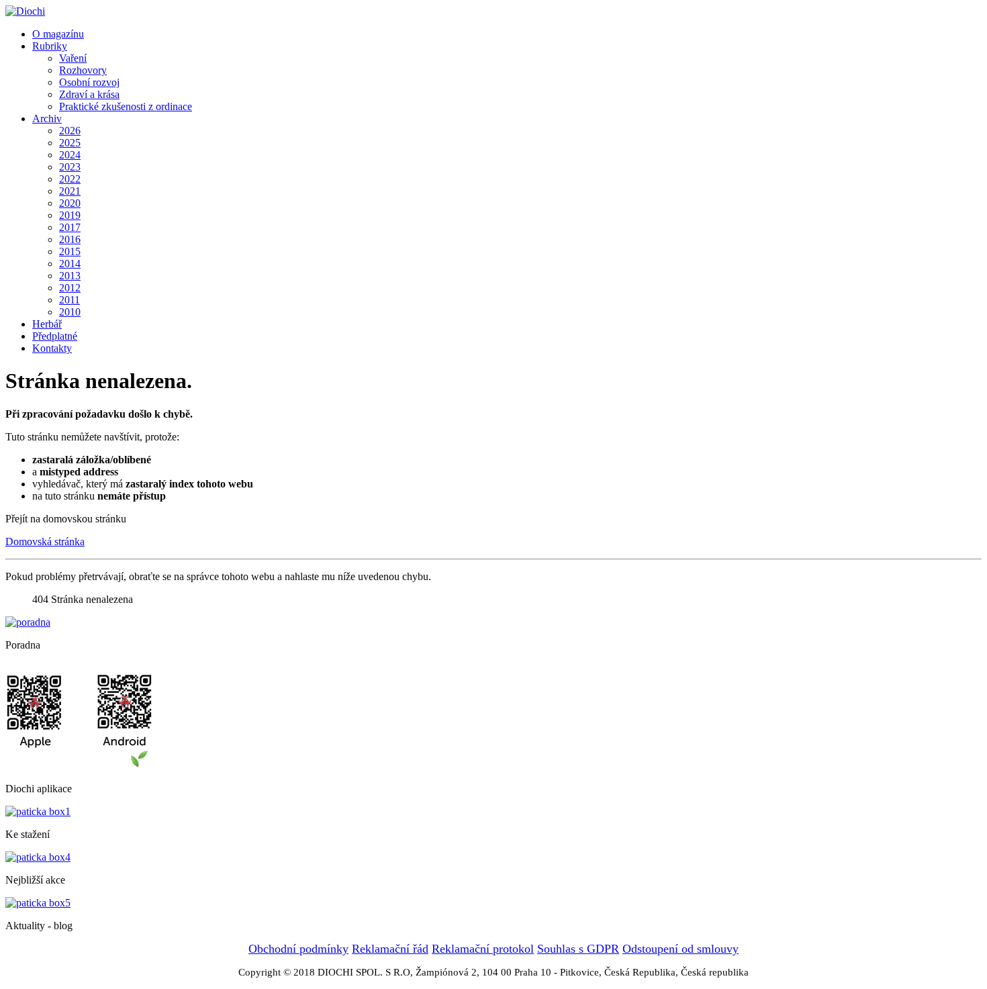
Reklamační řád (390, 948)
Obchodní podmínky (298, 948)
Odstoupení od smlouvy (680, 948)
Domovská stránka (45, 541)
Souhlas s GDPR (578, 948)
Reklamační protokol (483, 948)
